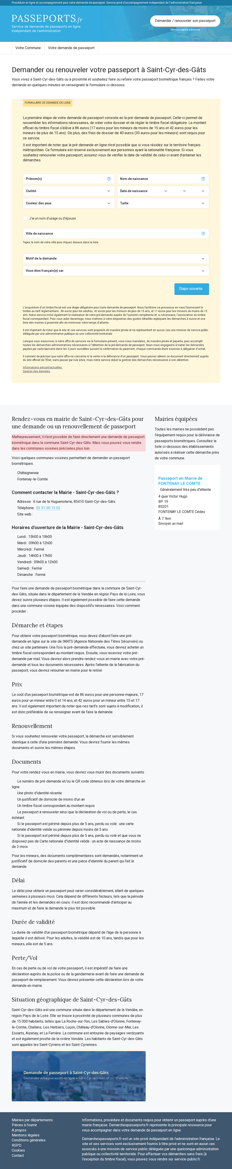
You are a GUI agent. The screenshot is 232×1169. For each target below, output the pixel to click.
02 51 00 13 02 (48, 508)
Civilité (31, 191)
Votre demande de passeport (71, 48)
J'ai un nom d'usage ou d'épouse (52, 218)
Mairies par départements (32, 1120)
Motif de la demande (41, 258)
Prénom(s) (34, 179)
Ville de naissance (39, 233)
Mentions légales (25, 1135)
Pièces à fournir (24, 1125)
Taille (124, 203)
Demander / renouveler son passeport (185, 21)
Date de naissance (133, 191)
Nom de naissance (134, 179)
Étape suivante (191, 288)
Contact (18, 1155)
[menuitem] (28, 48)
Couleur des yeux (38, 203)
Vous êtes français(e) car (45, 270)
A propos (19, 1130)
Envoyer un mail (170, 523)
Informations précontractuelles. (43, 367)
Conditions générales (29, 1140)
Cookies (18, 1150)
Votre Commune (28, 48)
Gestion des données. (37, 371)
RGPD (16, 1145)
